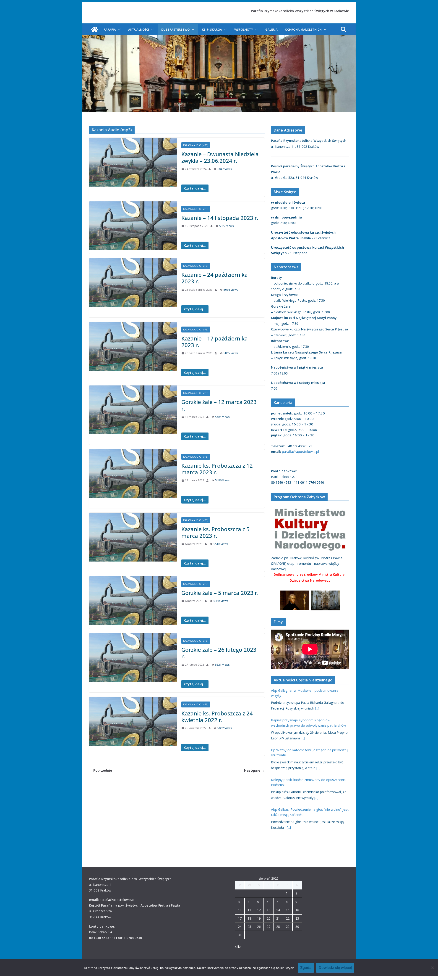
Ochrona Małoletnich (303, 29)
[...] (317, 708)
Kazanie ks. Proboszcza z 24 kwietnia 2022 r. (217, 717)
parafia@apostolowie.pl (300, 451)
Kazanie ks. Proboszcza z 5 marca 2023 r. (215, 532)
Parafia (110, 29)
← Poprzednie (100, 770)
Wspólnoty (243, 29)
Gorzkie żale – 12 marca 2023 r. (219, 405)
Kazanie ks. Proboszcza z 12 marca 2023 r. (217, 469)
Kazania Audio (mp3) (195, 145)
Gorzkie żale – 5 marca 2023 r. (219, 592)
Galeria (271, 29)
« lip (238, 946)
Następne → (254, 770)
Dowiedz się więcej (335, 967)
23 (297, 918)
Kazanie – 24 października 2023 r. (214, 278)
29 (287, 926)
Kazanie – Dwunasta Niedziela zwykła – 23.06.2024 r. (220, 157)
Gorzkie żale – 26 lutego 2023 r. (218, 653)
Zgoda (305, 967)
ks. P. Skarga (212, 29)
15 (287, 910)
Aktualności (138, 29)
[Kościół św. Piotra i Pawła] (94, 29)
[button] (118, 29)
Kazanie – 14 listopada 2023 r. (219, 218)
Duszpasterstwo (175, 29)
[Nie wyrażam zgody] (432, 967)
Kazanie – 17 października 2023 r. (214, 342)
